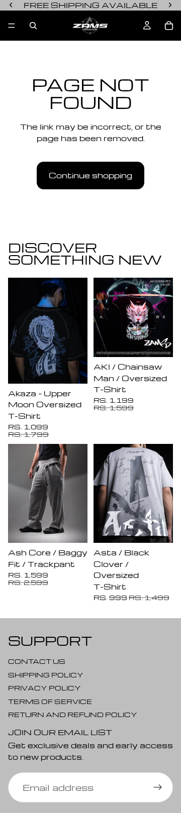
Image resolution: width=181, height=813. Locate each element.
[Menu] (11, 25)
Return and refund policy (72, 714)
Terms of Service (50, 701)
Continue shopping (90, 175)
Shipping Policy (45, 674)
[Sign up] (157, 787)
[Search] (33, 26)
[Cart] (169, 26)
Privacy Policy (44, 687)
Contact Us (36, 661)
